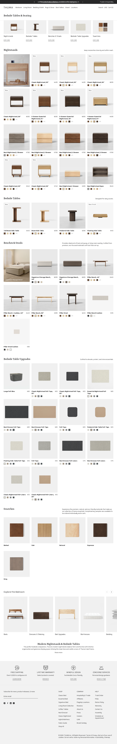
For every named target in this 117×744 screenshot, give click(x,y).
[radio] (33, 85)
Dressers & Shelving (36, 634)
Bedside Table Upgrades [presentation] (80, 36)
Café (78, 719)
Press (79, 713)
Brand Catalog (81, 723)
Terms (88, 735)
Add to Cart (25, 394)
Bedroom (19, 7)
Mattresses (85, 634)
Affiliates (80, 699)
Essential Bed (63, 699)
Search (100, 7)
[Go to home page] (8, 7)
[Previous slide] (107, 592)
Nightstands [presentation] (8, 36)
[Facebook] (7, 703)
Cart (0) (110, 7)
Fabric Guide (62, 723)
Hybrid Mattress (64, 719)
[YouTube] (14, 703)
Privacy (94, 735)
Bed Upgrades (60, 634)
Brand (67, 7)
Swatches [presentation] (96, 36)
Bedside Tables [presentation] (31, 36)
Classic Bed (62, 695)
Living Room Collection (66, 706)
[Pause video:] (26, 83)
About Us (80, 709)
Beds (5, 634)
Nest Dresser (63, 713)
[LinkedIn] (11, 703)
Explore (7, 40)
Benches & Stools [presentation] (54, 36)
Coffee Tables (63, 709)
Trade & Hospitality (106, 2)
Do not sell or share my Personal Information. (79, 737)
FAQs (96, 699)
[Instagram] (4, 703)
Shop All (61, 726)
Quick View (54, 85)
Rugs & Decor (49, 7)
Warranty (98, 706)
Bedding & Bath (38, 7)
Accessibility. (99, 737)
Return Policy (99, 702)
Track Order (99, 695)
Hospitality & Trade (83, 695)
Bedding (109, 634)
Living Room (27, 7)
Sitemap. (107, 737)
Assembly (98, 713)
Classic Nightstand (64, 716)
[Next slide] (111, 592)
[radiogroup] (38, 85)
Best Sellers (60, 7)
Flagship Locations (83, 702)
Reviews (80, 706)
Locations (74, 7)
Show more (58, 653)
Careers (79, 716)
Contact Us (98, 709)
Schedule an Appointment (99, 717)
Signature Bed (63, 702)
